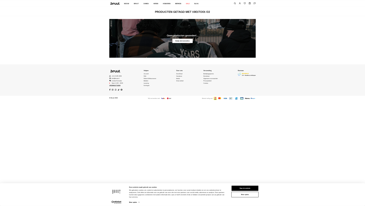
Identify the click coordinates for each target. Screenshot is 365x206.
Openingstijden (114, 85)
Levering (146, 83)
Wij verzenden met (154, 98)
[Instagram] (112, 90)
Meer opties (133, 202)
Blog (196, 3)
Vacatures (179, 76)
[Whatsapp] (115, 90)
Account (146, 73)
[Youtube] (118, 90)
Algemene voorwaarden (210, 78)
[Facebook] (109, 90)
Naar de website (245, 188)
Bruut (136, 3)
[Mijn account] (240, 3)
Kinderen (166, 3)
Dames (146, 3)
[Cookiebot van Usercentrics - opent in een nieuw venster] (116, 202)
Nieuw (126, 3)
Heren (155, 3)
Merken (178, 3)
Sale (188, 3)
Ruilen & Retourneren (150, 78)
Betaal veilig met (207, 98)
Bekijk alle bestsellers (182, 41)
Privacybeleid (207, 81)
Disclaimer (206, 76)
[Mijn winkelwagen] (250, 3)
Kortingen (147, 85)
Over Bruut (179, 73)
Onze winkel (179, 81)
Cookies (205, 83)
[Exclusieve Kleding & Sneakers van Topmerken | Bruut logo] (115, 3)
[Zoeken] (235, 3)
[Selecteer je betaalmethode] (215, 98)
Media (178, 78)
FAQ (145, 76)
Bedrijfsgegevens (208, 73)
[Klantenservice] (255, 3)
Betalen (146, 81)
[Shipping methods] (163, 98)
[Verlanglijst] (245, 3)
